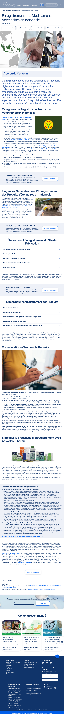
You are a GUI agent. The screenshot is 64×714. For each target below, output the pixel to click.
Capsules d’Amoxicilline (14, 688)
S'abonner (43, 603)
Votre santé (34, 5)
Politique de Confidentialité (41, 709)
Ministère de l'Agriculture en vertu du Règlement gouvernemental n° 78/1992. (16, 206)
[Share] (11, 23)
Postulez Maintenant (50, 178)
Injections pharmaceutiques (33, 686)
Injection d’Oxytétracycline (15, 699)
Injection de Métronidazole (15, 690)
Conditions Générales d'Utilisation (24, 709)
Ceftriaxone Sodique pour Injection (14, 695)
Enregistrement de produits (13, 667)
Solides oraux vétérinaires (53, 27)
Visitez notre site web (24, 562)
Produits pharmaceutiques (30, 662)
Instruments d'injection (31, 692)
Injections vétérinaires (8, 27)
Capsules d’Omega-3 (13, 707)
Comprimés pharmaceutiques (33, 688)
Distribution (9, 665)
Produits (18, 5)
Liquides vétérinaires (23, 27)
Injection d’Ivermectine (14, 697)
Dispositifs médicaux (29, 664)
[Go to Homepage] (8, 4)
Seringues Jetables (13, 703)
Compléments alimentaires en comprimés (33, 694)
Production (9, 668)
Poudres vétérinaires (38, 27)
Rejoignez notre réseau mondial (11, 553)
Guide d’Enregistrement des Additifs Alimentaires (41, 589)
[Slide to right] (61, 27)
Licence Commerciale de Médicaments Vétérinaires (46, 149)
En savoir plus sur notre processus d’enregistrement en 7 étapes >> (22, 536)
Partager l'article (6, 580)
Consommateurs (10, 672)
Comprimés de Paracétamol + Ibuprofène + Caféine (15, 692)
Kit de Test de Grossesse (14, 705)
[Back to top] (57, 656)
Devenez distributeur (33, 572)
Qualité (8, 670)
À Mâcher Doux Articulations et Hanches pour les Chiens (16, 701)
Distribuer (26, 5)
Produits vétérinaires (29, 667)
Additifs (24, 138)
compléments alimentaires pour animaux (22, 139)
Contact (8, 673)
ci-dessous (28, 182)
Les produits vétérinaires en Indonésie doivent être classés (17, 118)
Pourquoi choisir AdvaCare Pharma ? (13, 663)
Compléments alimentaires (30, 665)
